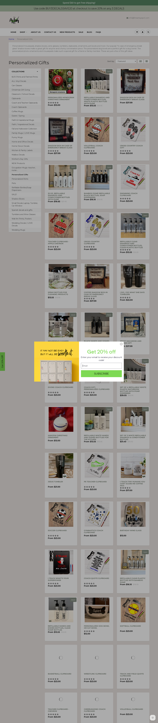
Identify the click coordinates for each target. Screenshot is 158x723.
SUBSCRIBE (101, 373)
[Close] (121, 344)
